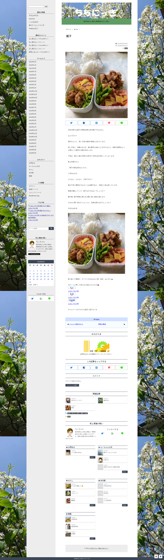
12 (41, 273)
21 (48, 276)
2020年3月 (32, 81)
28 (48, 279)
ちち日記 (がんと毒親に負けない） (99, 548)
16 (30, 276)
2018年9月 (32, 140)
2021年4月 (32, 68)
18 (37, 276)
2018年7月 (32, 146)
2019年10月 (33, 97)
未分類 (31, 173)
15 (52, 273)
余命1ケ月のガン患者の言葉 (112, 467)
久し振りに (33, 38)
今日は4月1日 (107, 486)
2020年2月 (32, 84)
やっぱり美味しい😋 (77, 486)
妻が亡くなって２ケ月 (110, 452)
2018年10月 (33, 137)
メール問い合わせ (76, 452)
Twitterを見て (33, 28)
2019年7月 (32, 107)
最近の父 (106, 400)
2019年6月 (32, 111)
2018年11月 (33, 133)
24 (34, 279)
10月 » (35, 285)
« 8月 (30, 285)
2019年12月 (33, 91)
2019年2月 (32, 123)
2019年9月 (32, 101)
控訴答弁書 (74, 526)
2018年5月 (32, 153)
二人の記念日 (107, 500)
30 (30, 282)
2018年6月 (32, 150)
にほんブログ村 (73, 291)
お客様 (73, 533)
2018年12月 (33, 130)
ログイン (32, 186)
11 (37, 273)
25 (37, 279)
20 (45, 276)
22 (52, 276)
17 (34, 276)
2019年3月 (32, 120)
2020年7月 (32, 71)
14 (48, 273)
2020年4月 (32, 78)
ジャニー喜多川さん (76, 324)
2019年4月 (32, 117)
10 (34, 273)
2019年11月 (33, 94)
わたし (31, 169)
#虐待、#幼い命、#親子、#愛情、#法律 (77, 413)
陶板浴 (73, 500)
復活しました (33, 52)
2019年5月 (32, 114)
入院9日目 (74, 519)
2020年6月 (32, 75)
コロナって (74, 493)
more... (92, 457)
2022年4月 (32, 62)
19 (41, 276)
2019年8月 (32, 104)
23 (30, 279)
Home (97, 319)
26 (41, 279)
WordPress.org (34, 196)
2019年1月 (32, 127)
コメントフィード (35, 192)
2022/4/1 (106, 493)
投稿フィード (33, 189)
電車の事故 (102, 324)
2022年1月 (32, 65)
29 (52, 279)
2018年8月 (32, 143)
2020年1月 (32, 88)
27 (45, 279)
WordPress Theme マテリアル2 (82, 558)
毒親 (126, 48)
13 (45, 273)
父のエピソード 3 (76, 400)
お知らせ (106, 459)
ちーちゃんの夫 (34, 166)
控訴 (72, 407)
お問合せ (32, 163)
